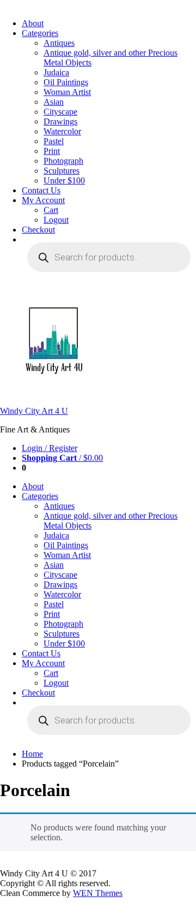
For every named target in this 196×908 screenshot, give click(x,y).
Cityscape (60, 111)
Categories (40, 33)
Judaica (56, 72)
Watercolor (62, 131)
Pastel (54, 141)
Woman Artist (67, 92)
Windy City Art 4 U (34, 411)
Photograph (63, 160)
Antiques (59, 43)
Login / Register (49, 448)
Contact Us (41, 190)
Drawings (60, 121)
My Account (43, 200)
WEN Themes (97, 893)
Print (52, 151)
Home (32, 753)
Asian (54, 101)
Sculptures (61, 170)
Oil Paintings (66, 82)
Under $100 (64, 180)
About (33, 23)
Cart (51, 210)
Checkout (38, 229)
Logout (56, 219)
